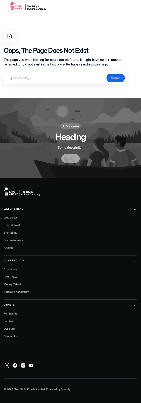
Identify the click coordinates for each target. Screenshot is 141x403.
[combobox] (65, 78)
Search (115, 78)
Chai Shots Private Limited (29, 389)
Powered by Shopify (58, 389)
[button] (5, 6)
